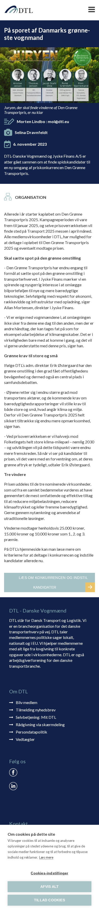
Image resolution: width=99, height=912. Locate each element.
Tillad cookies (49, 900)
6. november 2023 (30, 144)
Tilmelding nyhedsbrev (36, 709)
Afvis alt (49, 887)
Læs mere (46, 857)
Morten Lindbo (43, 121)
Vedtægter (25, 739)
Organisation (30, 197)
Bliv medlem (26, 702)
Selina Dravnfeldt (31, 132)
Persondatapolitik (31, 731)
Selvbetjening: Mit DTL (36, 717)
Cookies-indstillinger (49, 873)
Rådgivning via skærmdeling (40, 724)
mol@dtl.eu (58, 121)
